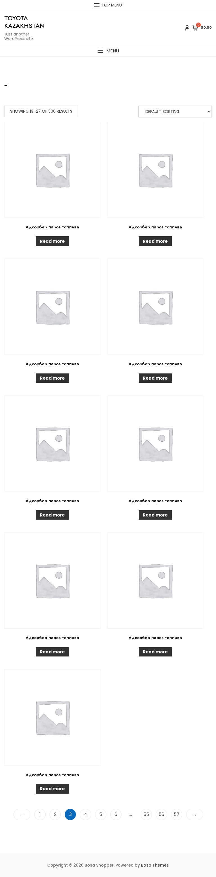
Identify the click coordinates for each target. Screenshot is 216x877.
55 (146, 814)
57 (176, 814)
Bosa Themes (155, 865)
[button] (108, 51)
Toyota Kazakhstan (24, 22)
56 (161, 814)
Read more (52, 241)
